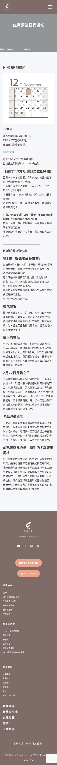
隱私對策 (18, 743)
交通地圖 (9, 717)
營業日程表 (10, 711)
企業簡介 (6, 687)
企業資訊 (8, 667)
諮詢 (6, 723)
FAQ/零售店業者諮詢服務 (13, 652)
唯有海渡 (6, 614)
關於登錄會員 (8, 648)
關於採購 (6, 635)
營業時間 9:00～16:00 (28, 536)
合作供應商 (7, 610)
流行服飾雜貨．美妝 (11, 597)
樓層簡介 (6, 639)
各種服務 (6, 644)
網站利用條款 (34, 743)
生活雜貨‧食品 (9, 601)
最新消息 (9, 706)
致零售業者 (9, 624)
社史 (5, 691)
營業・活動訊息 (7, 49)
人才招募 (9, 729)
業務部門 (6, 683)
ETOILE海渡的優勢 (11, 631)
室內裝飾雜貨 (8, 605)
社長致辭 (6, 678)
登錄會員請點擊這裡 (28, 562)
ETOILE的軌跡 (9, 695)
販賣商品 (8, 585)
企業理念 (6, 674)
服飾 (5, 593)
